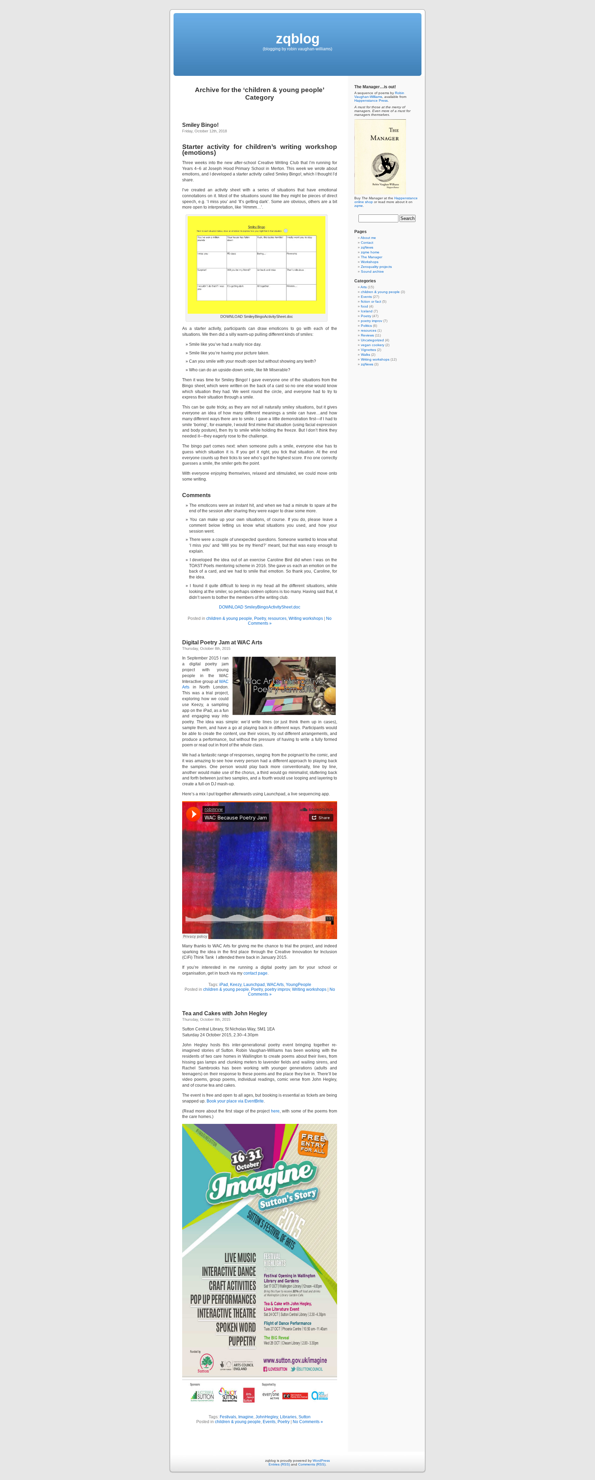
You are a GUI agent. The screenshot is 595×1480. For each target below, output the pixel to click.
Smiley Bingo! (200, 125)
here (275, 1111)
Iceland (367, 311)
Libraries (288, 1416)
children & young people (229, 618)
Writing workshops (306, 618)
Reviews (367, 335)
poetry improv (277, 989)
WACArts (275, 984)
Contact (367, 242)
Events (269, 1421)
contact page (255, 973)
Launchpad (254, 984)
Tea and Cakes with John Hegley (224, 1013)
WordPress (321, 1460)
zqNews (367, 247)
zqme (358, 206)
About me (368, 238)
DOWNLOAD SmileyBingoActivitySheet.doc (259, 607)
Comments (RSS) (311, 1464)
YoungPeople (298, 984)
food (364, 306)
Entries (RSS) (279, 1464)
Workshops (369, 262)
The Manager (371, 257)
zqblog (298, 38)
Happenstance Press (371, 100)
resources (277, 618)
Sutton (305, 1416)
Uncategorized (372, 340)
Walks (365, 354)
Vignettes (368, 350)
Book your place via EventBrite (235, 1101)
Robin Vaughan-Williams (379, 95)
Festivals (228, 1416)
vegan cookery (372, 345)
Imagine (245, 1416)
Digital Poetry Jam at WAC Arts (222, 642)
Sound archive (372, 271)
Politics (366, 326)
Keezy (235, 984)
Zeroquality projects (376, 267)
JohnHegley (266, 1416)
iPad (223, 984)
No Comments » (308, 1421)
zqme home (370, 252)
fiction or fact (371, 301)
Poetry (260, 618)
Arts (364, 287)
